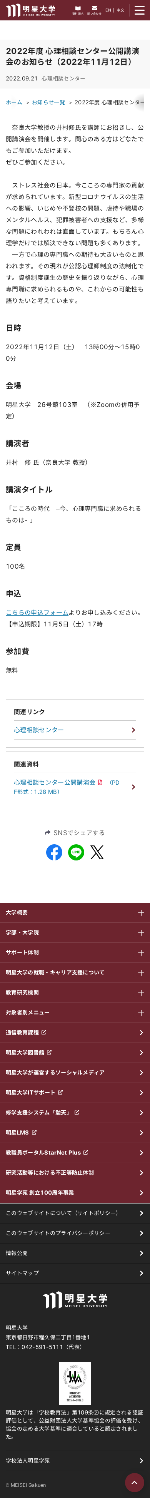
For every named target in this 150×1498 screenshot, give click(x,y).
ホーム (14, 102)
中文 (121, 10)
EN (108, 10)
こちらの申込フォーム (37, 612)
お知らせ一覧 (48, 102)
